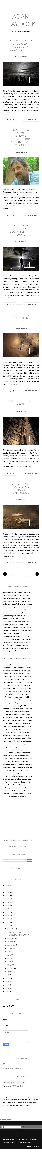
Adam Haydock (10, 1065)
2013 (7, 925)
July (8, 952)
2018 (7, 909)
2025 (7, 885)
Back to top (32, 1146)
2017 (7, 912)
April (9, 962)
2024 (7, 889)
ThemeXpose (22, 1139)
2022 (7, 895)
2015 (7, 919)
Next (32, 80)
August (10, 948)
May (8, 958)
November (11, 938)
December (11, 929)
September (11, 945)
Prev (27, 80)
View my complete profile (12, 1068)
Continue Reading (31, 119)
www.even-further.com (17, 846)
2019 (7, 905)
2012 (7, 975)
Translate (19, 1086)
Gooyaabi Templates (10, 1143)
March (9, 965)
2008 (7, 988)
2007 (7, 992)
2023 (7, 892)
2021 (7, 899)
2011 (7, 978)
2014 (7, 922)
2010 (7, 981)
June (9, 955)
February (10, 968)
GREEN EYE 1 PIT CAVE (21, 403)
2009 (7, 985)
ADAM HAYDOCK (21, 20)
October (10, 942)
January (10, 972)
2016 (7, 915)
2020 (7, 902)
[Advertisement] (17, 816)
